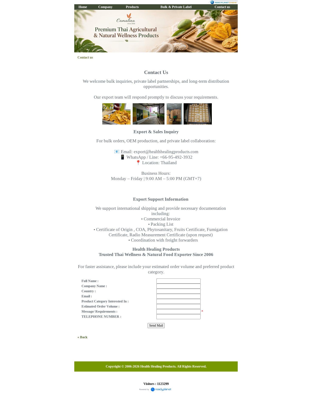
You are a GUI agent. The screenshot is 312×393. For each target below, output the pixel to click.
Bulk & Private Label (175, 7)
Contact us (222, 7)
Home (83, 7)
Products (132, 7)
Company (105, 7)
